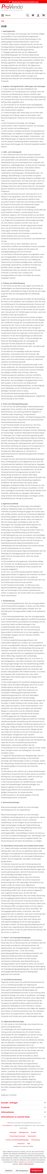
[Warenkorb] (43, 15)
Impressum (21, 1143)
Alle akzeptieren (22, 1171)
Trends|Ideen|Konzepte (17, 1136)
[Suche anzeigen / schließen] (27, 15)
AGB (28, 1143)
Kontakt (33, 1132)
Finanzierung (35, 1140)
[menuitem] (6, 15)
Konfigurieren (36, 1171)
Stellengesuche (24, 1132)
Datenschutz (32, 1136)
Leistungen (12, 1132)
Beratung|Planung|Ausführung (25, 2)
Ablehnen (8, 1171)
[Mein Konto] (38, 15)
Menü (7, 15)
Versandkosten (7, 1125)
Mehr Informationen (26, 1164)
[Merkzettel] (33, 15)
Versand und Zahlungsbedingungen (17, 1140)
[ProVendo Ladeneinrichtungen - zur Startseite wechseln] (12, 8)
